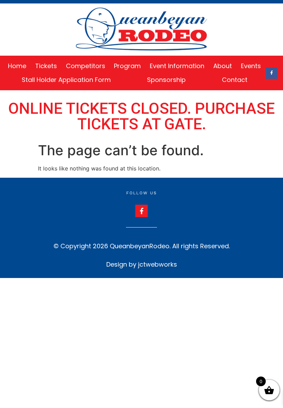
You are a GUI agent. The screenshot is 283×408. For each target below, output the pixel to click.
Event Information (177, 66)
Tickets (46, 66)
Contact (234, 79)
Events (251, 66)
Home (17, 66)
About (222, 66)
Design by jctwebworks (141, 264)
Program (127, 66)
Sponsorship (166, 79)
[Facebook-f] (271, 73)
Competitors (85, 66)
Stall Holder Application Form (66, 79)
